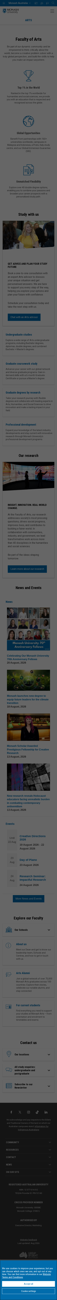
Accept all (28, 1283)
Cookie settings (28, 1291)
